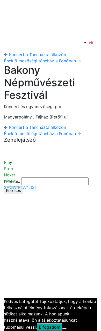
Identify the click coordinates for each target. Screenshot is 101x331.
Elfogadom (49, 327)
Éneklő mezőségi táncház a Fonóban (40, 60)
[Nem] (64, 328)
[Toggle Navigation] (15, 44)
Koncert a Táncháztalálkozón (37, 54)
